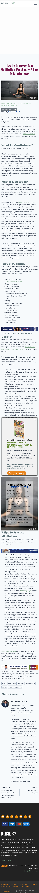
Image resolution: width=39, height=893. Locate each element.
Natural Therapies (24, 104)
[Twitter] (7, 816)
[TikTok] (29, 816)
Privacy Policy (5, 884)
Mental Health (30, 683)
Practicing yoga (25, 591)
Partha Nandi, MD (14, 112)
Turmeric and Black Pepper (31, 790)
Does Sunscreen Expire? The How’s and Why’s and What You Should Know (9, 793)
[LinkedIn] (11, 816)
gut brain (21, 683)
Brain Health (11, 104)
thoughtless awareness (26, 202)
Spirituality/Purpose (9, 105)
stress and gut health (8, 109)
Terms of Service (24, 884)
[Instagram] (16, 816)
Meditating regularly (8, 651)
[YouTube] (21, 816)
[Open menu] (35, 4)
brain (4, 683)
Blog (3, 104)
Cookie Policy (14, 884)
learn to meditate (29, 134)
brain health (12, 683)
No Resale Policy (24, 886)
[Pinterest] (25, 816)
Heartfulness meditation (13, 282)
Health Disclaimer (14, 886)
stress (4, 687)
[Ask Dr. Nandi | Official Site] (8, 3)
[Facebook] (2, 816)
